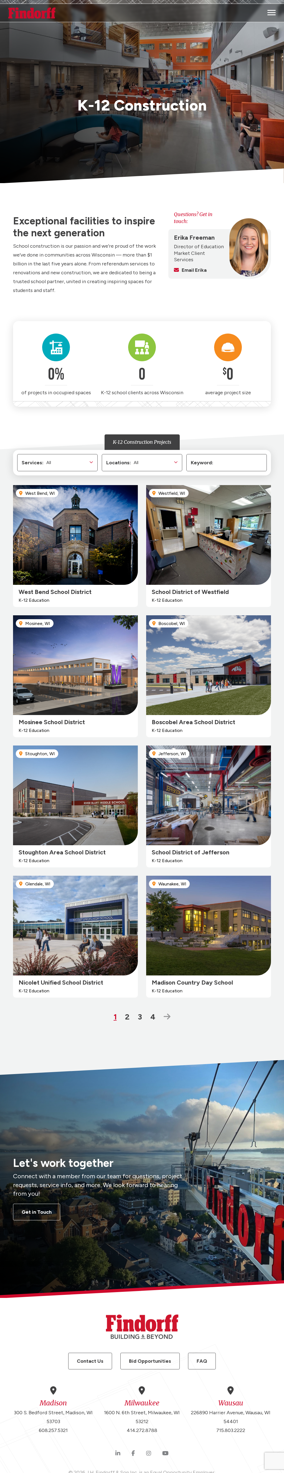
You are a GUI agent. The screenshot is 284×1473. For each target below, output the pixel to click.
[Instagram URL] (148, 1454)
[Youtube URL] (165, 1454)
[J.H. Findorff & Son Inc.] (31, 13)
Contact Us (90, 1361)
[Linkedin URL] (117, 1454)
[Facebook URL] (133, 1454)
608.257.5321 (53, 1430)
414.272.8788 (142, 1430)
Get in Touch (37, 1212)
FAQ (202, 1361)
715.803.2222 (230, 1430)
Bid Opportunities (150, 1361)
